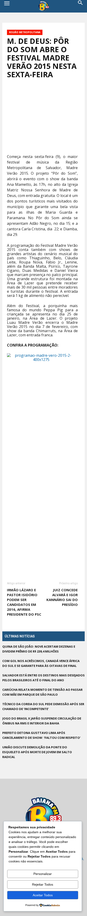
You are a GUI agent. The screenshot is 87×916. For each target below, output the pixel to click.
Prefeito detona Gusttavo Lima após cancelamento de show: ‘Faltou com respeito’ (41, 735)
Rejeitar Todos (42, 884)
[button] (80, 6)
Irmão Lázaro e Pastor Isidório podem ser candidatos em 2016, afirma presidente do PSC (24, 602)
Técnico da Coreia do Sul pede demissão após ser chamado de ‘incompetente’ (43, 706)
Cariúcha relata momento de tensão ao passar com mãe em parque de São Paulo (42, 692)
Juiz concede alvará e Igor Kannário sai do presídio (62, 597)
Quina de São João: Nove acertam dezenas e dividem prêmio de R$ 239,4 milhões (38, 648)
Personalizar (42, 874)
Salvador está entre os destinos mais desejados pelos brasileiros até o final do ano (43, 677)
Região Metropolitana (24, 32)
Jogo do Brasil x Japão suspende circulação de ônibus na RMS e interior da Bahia (41, 720)
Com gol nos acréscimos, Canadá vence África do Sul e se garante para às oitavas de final (41, 663)
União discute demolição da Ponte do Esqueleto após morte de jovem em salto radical (37, 752)
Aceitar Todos (43, 895)
